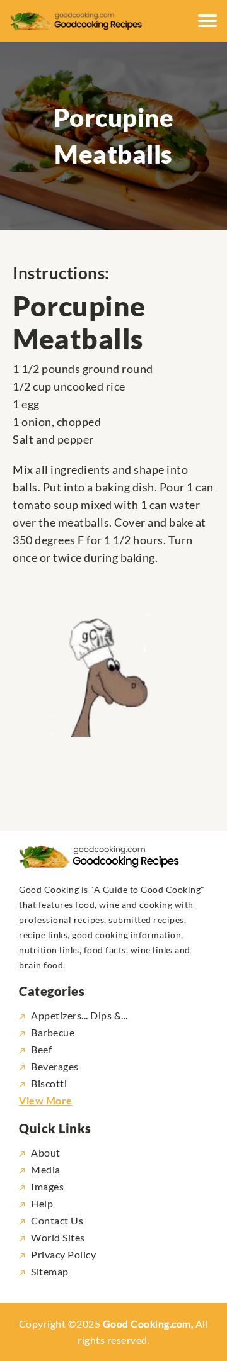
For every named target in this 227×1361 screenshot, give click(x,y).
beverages (55, 1066)
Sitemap (50, 1271)
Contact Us (57, 1220)
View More (46, 1100)
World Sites (58, 1237)
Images (47, 1186)
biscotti (49, 1083)
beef (41, 1049)
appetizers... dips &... (79, 1015)
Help (42, 1203)
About (46, 1152)
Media (46, 1169)
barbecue (52, 1032)
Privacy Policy (63, 1254)
